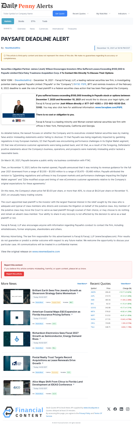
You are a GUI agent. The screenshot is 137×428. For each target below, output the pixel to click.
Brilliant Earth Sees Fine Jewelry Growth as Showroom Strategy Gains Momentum (56, 292)
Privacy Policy (84, 413)
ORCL (93, 323)
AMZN (93, 292)
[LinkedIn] (121, 412)
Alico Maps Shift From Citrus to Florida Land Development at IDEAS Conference (57, 383)
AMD (92, 300)
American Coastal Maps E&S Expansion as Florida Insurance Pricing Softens (56, 313)
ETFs (33, 21)
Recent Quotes (79, 13)
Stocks (21, 21)
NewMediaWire (23, 80)
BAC (92, 304)
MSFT (93, 315)
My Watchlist (101, 13)
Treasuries (72, 28)
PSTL (68, 372)
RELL (54, 348)
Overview (22, 28)
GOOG (93, 307)
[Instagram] (127, 412)
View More (81, 283)
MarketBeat (39, 302)
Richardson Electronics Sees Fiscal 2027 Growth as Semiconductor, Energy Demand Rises (56, 336)
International (57, 28)
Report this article (14, 274)
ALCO (54, 393)
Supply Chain (56, 302)
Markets (7, 21)
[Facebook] (115, 412)
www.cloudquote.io (91, 407)
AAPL (93, 296)
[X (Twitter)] (109, 412)
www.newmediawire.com (46, 251)
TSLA (92, 327)
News (32, 28)
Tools (44, 21)
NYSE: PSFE (80, 84)
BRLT (71, 302)
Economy (55, 372)
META (93, 311)
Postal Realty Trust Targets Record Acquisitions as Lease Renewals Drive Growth (53, 360)
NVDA (93, 319)
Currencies (43, 28)
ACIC (54, 323)
